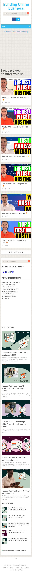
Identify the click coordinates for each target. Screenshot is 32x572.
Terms (17, 567)
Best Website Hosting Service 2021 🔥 (14, 213)
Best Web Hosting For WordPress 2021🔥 (15, 156)
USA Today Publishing (8, 284)
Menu (3, 26)
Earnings (12, 570)
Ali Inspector (5, 298)
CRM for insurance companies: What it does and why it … (18, 531)
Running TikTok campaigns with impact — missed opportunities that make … (18, 524)
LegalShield (8, 272)
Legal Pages (20, 570)
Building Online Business (16, 6)
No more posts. (17, 252)
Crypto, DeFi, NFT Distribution (11, 282)
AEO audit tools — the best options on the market (16, 516)
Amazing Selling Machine (9, 296)
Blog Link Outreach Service (10, 291)
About (4, 567)
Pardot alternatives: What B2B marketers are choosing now (18, 539)
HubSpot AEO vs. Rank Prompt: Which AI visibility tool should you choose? (14, 424)
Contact (11, 567)
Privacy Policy (25, 567)
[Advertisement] (16, 50)
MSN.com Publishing (8, 287)
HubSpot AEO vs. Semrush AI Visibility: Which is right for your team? (14, 388)
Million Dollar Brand (7, 294)
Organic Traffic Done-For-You (10, 289)
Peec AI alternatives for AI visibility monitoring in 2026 (17, 508)
